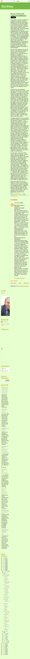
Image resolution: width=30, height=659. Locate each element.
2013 (4, 647)
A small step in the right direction (6, 589)
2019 (4, 567)
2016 (4, 643)
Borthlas (7, 6)
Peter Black (4, 409)
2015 (4, 645)
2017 (4, 570)
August (5, 633)
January (5, 642)
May (5, 637)
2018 (4, 568)
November (6, 572)
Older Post (26, 283)
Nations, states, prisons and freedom (6, 612)
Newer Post (13, 283)
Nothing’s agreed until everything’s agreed (6, 582)
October (5, 575)
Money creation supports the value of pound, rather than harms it (5, 452)
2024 (4, 560)
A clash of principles (5, 579)
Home (19, 283)
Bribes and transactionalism (6, 626)
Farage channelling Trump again (4, 412)
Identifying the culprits (6, 622)
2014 (4, 646)
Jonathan (17, 202)
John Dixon (5, 321)
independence (25, 195)
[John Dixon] (6, 362)
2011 (4, 650)
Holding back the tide (6, 630)
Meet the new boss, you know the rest (5, 473)
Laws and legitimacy (18, 15)
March (5, 639)
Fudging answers (5, 610)
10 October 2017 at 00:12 (19, 278)
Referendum (15, 196)
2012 (4, 649)
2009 (4, 653)
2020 (4, 566)
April (5, 638)
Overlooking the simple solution (6, 592)
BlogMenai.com (5, 428)
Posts (4, 368)
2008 (4, 654)
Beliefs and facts (5, 604)
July (5, 634)
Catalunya (16, 195)
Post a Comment (14, 280)
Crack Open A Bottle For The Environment (4, 492)
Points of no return (5, 595)
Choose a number (5, 577)
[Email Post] (24, 194)
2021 (4, 564)
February (6, 641)
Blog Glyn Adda (5, 510)
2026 (4, 558)
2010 (4, 651)
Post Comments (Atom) (23, 286)
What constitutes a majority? (6, 585)
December (6, 571)
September (6, 631)
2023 (4, 562)
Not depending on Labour (6, 598)
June (5, 636)
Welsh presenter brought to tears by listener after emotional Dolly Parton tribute (5, 391)
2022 (4, 563)
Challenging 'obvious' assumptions (6, 601)
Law (11, 196)
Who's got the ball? (6, 615)
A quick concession (6, 620)
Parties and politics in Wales (5, 606)
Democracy (20, 195)
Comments (5, 371)
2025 (4, 559)
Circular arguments (6, 624)
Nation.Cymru (5, 387)
